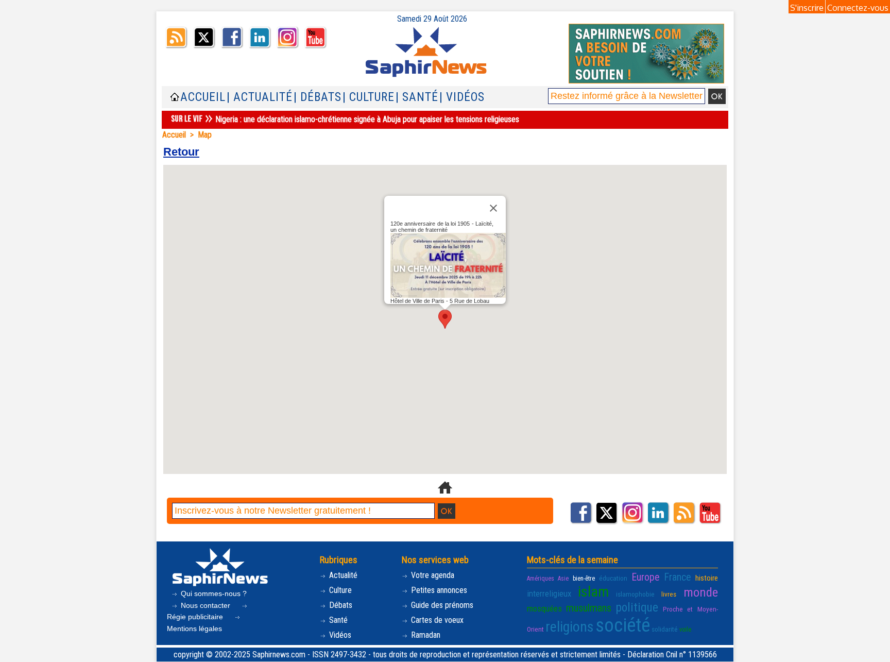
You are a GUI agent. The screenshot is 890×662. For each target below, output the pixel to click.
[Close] (493, 208)
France (677, 577)
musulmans (588, 608)
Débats (339, 605)
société (622, 625)
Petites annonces (438, 590)
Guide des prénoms (441, 605)
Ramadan (424, 635)
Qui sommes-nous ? (213, 593)
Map (205, 135)
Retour (181, 151)
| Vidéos (462, 97)
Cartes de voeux (436, 620)
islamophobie (635, 594)
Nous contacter (205, 605)
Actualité (342, 575)
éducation (613, 578)
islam (593, 591)
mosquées (544, 608)
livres (668, 594)
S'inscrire (807, 8)
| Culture (369, 97)
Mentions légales (194, 628)
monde (700, 592)
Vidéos (339, 635)
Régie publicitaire (196, 617)
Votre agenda (431, 575)
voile (685, 629)
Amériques (540, 578)
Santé (337, 620)
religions (569, 626)
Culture (339, 590)
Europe (645, 577)
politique (637, 607)
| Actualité (260, 97)
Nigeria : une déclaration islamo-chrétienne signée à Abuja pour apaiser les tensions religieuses (367, 119)
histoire (706, 578)
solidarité (665, 629)
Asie (563, 578)
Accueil (203, 97)
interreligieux (549, 593)
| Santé (417, 97)
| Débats (317, 97)
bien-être (584, 578)
